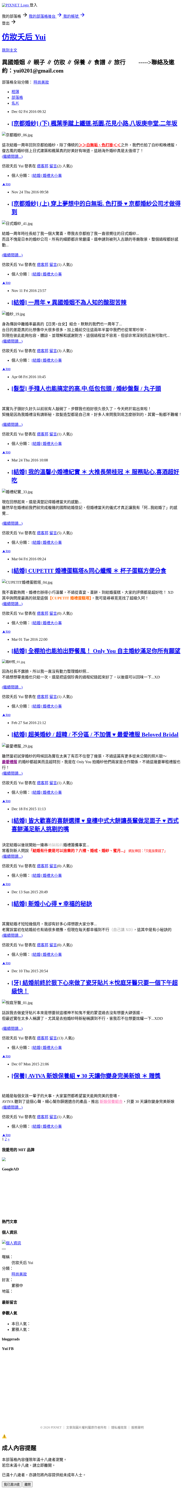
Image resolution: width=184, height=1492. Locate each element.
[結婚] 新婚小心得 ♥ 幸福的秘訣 (52, 904)
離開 (27, 1484)
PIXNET (56, 1427)
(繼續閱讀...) (12, 156)
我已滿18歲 (12, 1484)
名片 (15, 103)
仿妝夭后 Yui (24, 37)
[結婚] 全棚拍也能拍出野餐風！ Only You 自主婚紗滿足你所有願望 (96, 651)
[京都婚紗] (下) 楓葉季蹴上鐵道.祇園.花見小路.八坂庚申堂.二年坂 (94, 123)
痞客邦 (42, 166)
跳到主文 (9, 50)
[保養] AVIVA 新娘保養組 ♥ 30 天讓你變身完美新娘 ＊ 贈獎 (86, 1076)
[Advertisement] (23, 1194)
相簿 (15, 92)
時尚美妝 (41, 82)
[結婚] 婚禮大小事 (47, 176)
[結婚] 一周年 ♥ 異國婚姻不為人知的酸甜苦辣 (69, 302)
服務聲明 (137, 1427)
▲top (6, 184)
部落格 (17, 97)
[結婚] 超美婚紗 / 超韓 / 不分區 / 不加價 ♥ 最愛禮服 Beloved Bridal (95, 734)
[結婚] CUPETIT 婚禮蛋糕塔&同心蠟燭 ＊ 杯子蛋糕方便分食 (89, 571)
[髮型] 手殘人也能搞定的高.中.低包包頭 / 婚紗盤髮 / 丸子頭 (86, 389)
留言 (53, 166)
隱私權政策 (119, 1427)
